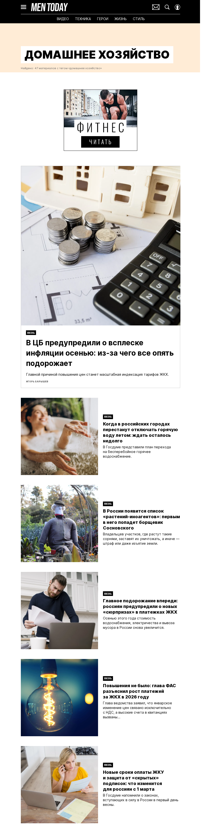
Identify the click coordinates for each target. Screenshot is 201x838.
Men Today (49, 7)
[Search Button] (167, 7)
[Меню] (23, 7)
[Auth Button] (177, 7)
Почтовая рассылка (156, 7)
